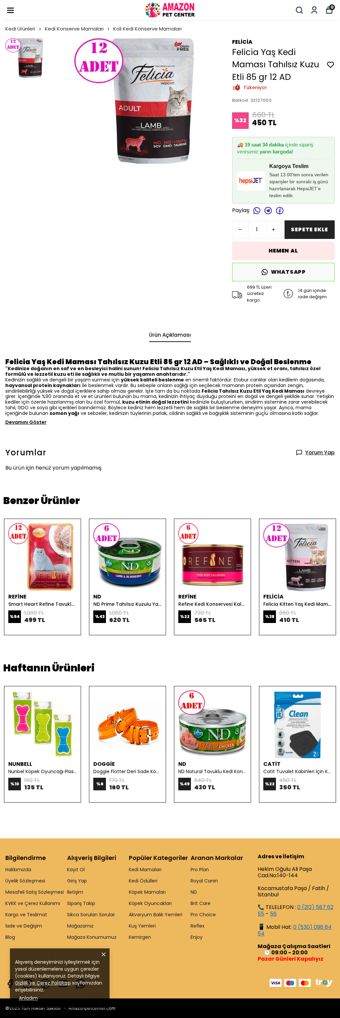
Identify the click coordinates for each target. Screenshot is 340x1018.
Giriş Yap (77, 880)
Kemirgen (140, 937)
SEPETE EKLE (309, 229)
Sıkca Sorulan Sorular (91, 914)
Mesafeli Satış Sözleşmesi (34, 892)
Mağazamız (80, 926)
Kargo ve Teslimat (26, 914)
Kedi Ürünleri (20, 28)
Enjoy (197, 937)
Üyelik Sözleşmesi (25, 880)
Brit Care (201, 903)
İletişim (75, 892)
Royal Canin (204, 880)
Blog (10, 937)
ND (194, 892)
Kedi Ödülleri (143, 880)
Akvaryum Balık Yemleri (155, 914)
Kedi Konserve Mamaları (74, 28)
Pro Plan (200, 869)
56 (273, 914)
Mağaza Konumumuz (92, 937)
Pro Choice (203, 914)
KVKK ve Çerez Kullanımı (32, 903)
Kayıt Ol (76, 869)
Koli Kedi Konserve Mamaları (147, 28)
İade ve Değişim (23, 926)
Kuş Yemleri (142, 926)
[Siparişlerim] (314, 10)
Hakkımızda (18, 869)
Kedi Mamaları (145, 869)
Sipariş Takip (81, 903)
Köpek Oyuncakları (150, 903)
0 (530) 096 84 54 (295, 930)
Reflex (198, 926)
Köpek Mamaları (147, 892)
